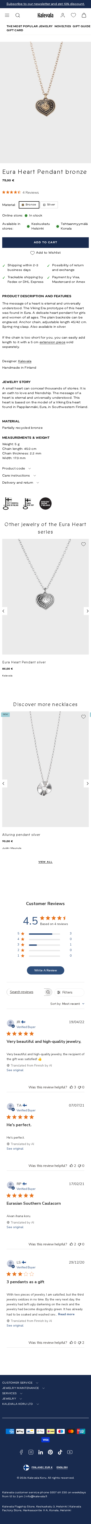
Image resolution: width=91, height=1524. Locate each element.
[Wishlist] (73, 15)
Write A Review (45, 970)
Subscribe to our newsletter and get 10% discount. (45, 4)
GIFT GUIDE (81, 26)
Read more (66, 1314)
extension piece (52, 342)
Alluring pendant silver (21, 834)
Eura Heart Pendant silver (24, 662)
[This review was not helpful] (79, 1342)
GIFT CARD (15, 30)
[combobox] (67, 1004)
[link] (62, 15)
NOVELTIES (63, 26)
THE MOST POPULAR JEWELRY (30, 26)
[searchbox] (25, 992)
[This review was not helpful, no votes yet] (79, 1087)
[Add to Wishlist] (83, 544)
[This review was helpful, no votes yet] (71, 1342)
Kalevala (24, 361)
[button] (7, 15)
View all (45, 862)
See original (15, 1070)
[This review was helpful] (71, 1087)
